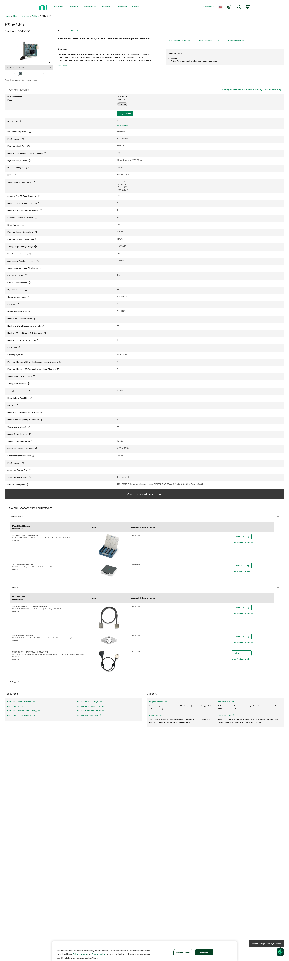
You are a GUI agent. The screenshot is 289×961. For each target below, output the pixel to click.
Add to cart (239, 536)
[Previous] (15, 73)
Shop (15, 16)
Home (7, 16)
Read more (63, 65)
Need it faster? (122, 125)
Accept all (204, 952)
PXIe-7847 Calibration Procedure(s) (22, 706)
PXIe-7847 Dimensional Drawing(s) (91, 706)
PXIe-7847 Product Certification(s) (22, 710)
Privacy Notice (80, 954)
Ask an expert (271, 89)
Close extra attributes (140, 494)
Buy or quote (125, 113)
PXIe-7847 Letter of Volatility (88, 710)
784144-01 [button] (74, 31)
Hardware (25, 16)
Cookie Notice (98, 954)
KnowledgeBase (156, 715)
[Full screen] (50, 61)
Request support (156, 701)
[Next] (43, 73)
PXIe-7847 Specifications (87, 715)
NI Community (224, 701)
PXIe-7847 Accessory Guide (19, 715)
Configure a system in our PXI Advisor (240, 89)
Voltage (35, 16)
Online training (224, 715)
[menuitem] (59, 7)
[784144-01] (20, 74)
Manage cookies (183, 952)
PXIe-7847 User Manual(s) (87, 701)
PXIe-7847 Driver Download (19, 701)
